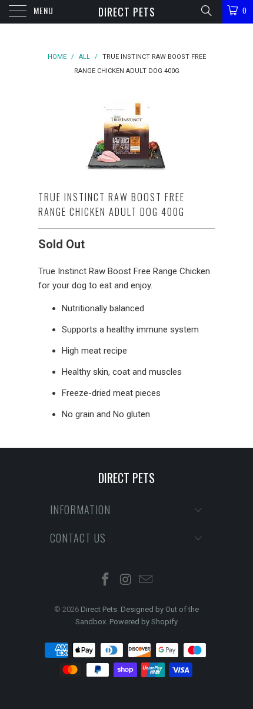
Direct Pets (126, 11)
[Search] (205, 11)
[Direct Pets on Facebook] (105, 580)
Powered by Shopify (143, 621)
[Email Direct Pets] (146, 580)
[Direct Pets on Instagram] (126, 580)
